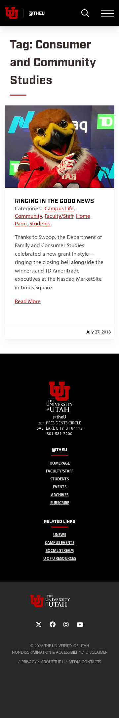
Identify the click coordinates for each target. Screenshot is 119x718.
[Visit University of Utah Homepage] (11, 13)
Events (59, 486)
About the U (52, 661)
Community (28, 216)
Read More (28, 301)
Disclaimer (96, 652)
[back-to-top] (111, 705)
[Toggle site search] (85, 13)
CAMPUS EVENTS (59, 542)
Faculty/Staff (59, 216)
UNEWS (59, 534)
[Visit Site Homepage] (59, 410)
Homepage (60, 463)
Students (40, 223)
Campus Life (59, 208)
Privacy (29, 661)
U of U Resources (59, 558)
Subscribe (59, 502)
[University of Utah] (59, 601)
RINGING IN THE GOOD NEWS (54, 201)
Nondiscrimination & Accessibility (46, 652)
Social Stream (60, 550)
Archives (59, 494)
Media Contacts (85, 661)
